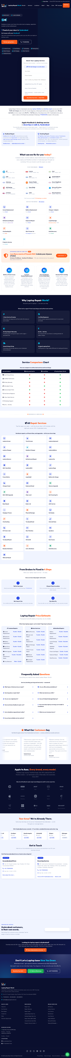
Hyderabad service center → (19, 143)
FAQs (2, 1016)
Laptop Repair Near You (30, 1013)
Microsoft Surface (52, 1021)
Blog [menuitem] (48, 5)
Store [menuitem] (53, 5)
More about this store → (9, 875)
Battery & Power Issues (9, 274)
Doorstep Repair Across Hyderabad (44, 275)
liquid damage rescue (15, 139)
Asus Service (51, 1016)
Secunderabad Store (7, 1041)
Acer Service (51, 1011)
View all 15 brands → (52, 1023)
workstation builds (54, 137)
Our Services (4, 1009)
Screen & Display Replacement (26, 275)
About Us (3, 1006)
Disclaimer (63, 1055)
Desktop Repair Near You (30, 1016)
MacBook (39, 109)
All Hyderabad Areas (7, 1043)
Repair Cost (27, 1006)
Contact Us (3, 1013)
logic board (14, 137)
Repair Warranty (28, 1009)
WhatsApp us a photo (41, 198)
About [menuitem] (43, 5)
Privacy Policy (40, 1055)
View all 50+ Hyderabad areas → (45, 876)
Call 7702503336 (53, 971)
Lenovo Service (51, 1009)
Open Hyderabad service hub (35, 950)
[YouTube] (37, 1051)
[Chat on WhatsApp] (67, 1054)
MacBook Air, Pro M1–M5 (9, 136)
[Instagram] (30, 1051)
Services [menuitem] (30, 5)
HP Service (50, 1006)
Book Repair (4, 1011)
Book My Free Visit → (18, 971)
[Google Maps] (44, 1051)
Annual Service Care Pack (30, 1021)
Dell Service (50, 1013)
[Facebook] (27, 1051)
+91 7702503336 (8, 868)
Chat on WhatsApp (36, 971)
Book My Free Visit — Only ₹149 (35, 97)
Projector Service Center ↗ (31, 1023)
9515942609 (12, 997)
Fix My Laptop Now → (9, 42)
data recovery (6, 139)
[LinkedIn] (40, 1051)
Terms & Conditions (56, 1055)
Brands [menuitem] (23, 5)
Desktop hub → (41, 143)
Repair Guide (27, 1011)
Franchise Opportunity (6, 1018)
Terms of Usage (47, 1055)
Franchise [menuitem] (59, 5)
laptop (34, 109)
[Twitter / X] (34, 1051)
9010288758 (19, 997)
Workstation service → (51, 143)
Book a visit (58, 876)
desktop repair (48, 109)
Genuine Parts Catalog (62, 274)
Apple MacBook (51, 1018)
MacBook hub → (7, 143)
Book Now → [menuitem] (66, 5)
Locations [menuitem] (36, 5)
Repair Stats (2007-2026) (30, 1018)
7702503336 (25, 42)
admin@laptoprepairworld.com (9, 999)
